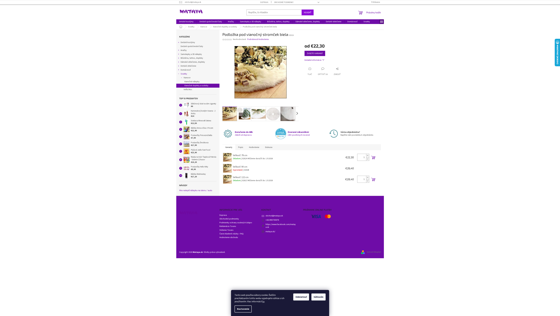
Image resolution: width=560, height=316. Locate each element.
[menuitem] (186, 21)
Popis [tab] (240, 147)
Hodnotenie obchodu (228, 237)
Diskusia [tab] (268, 147)
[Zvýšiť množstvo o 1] (367, 155)
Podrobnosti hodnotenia (258, 39)
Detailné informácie (313, 60)
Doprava (264, 2)
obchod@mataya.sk (274, 215)
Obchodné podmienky (284, 2)
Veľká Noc (188, 89)
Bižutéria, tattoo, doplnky (192, 58)
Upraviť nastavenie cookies (238, 252)
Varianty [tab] (228, 147)
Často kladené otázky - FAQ (231, 233)
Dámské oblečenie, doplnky (193, 62)
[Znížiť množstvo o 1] (367, 159)
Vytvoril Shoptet (374, 252)
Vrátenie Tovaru (226, 230)
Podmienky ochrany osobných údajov (235, 222)
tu (263, 301)
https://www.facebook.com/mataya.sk (281, 226)
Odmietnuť (301, 297)
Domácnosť (186, 69)
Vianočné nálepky (192, 81)
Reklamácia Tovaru (227, 226)
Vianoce (187, 77)
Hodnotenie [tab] (254, 147)
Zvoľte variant (315, 53)
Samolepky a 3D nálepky (191, 54)
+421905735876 (272, 220)
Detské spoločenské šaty (192, 46)
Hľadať (307, 12)
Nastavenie (243, 309)
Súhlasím (318, 297)
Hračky (184, 50)
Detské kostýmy (188, 42)
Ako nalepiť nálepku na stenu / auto (195, 190)
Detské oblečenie (188, 66)
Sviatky (184, 73)
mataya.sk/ (270, 231)
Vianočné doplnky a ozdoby (196, 85)
